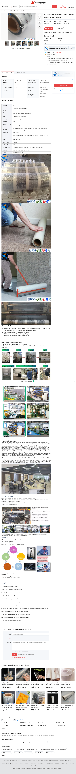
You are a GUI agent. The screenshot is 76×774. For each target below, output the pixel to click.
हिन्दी (66, 763)
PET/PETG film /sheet (25, 722)
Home (2, 10)
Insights (41, 762)
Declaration (53, 768)
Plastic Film (22, 10)
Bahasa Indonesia (43, 765)
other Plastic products (61, 725)
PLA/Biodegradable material (26, 725)
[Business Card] (72, 79)
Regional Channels (60, 760)
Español (16, 763)
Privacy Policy (60, 768)
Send (14, 654)
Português (22, 763)
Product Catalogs (22, 719)
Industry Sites (52, 760)
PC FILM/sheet (4, 725)
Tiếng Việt (36, 765)
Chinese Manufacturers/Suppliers (25, 760)
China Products (13, 760)
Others (3, 728)
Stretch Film (5, 742)
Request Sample (69, 32)
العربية (54, 763)
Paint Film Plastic (39, 752)
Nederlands (49, 763)
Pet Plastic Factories (7, 749)
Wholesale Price (44, 760)
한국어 (58, 763)
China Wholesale (36, 760)
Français (27, 763)
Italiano (39, 763)
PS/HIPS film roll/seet (61, 722)
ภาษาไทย (71, 763)
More (2, 755)
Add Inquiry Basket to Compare (22, 48)
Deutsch (43, 763)
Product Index (68, 760)
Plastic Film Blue (17, 752)
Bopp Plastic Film (67, 742)
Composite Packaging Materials (28, 742)
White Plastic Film (7, 752)
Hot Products (6, 760)
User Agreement (46, 768)
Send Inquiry (48, 28)
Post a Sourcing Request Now (19, 657)
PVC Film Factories (19, 749)
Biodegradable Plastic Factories (47, 749)
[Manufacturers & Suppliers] (38, 2)
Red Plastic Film (28, 752)
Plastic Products (14, 10)
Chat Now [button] (60, 28)
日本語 (62, 763)
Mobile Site (35, 762)
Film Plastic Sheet (62, 749)
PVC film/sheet (4, 722)
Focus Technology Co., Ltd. (28, 768)
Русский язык (33, 763)
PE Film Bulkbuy (49, 752)
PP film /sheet (41, 722)
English (11, 763)
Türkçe (30, 765)
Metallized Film (14, 742)
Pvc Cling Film (42, 742)
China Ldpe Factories (32, 749)
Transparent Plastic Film (54, 742)
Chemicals (8, 10)
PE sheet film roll (42, 725)
